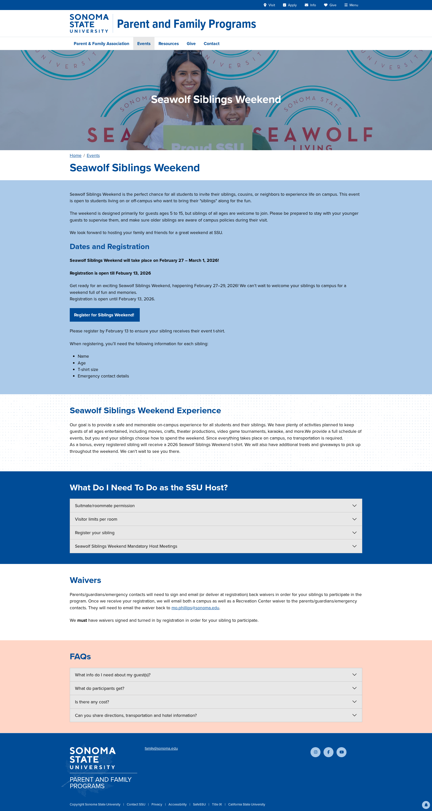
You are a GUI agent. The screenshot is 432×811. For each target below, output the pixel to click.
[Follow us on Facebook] (329, 752)
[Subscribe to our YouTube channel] (341, 752)
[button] (426, 805)
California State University (246, 804)
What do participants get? (99, 688)
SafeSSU (199, 804)
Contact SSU (136, 804)
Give (191, 43)
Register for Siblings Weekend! (105, 315)
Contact (212, 43)
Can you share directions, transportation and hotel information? (136, 715)
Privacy (157, 804)
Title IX (217, 804)
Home (76, 155)
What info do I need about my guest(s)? (112, 675)
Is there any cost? (92, 702)
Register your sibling (94, 532)
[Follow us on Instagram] (315, 752)
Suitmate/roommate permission (105, 505)
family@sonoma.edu (161, 748)
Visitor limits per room (96, 519)
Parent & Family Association (101, 43)
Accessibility (178, 804)
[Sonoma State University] (91, 23)
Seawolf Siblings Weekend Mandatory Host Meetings (126, 546)
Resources (168, 43)
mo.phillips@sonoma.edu (195, 607)
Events (143, 43)
